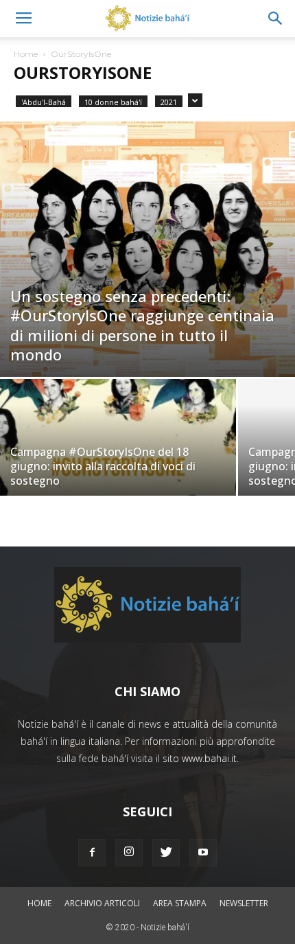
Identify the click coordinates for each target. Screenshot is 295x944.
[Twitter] (166, 852)
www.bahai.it (209, 758)
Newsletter (244, 903)
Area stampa (179, 903)
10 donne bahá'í (113, 102)
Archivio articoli (102, 903)
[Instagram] (129, 852)
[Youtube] (203, 852)
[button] (276, 18)
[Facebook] (92, 852)
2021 (169, 102)
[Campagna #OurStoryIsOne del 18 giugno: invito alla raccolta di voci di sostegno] (118, 467)
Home (26, 54)
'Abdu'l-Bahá (43, 102)
